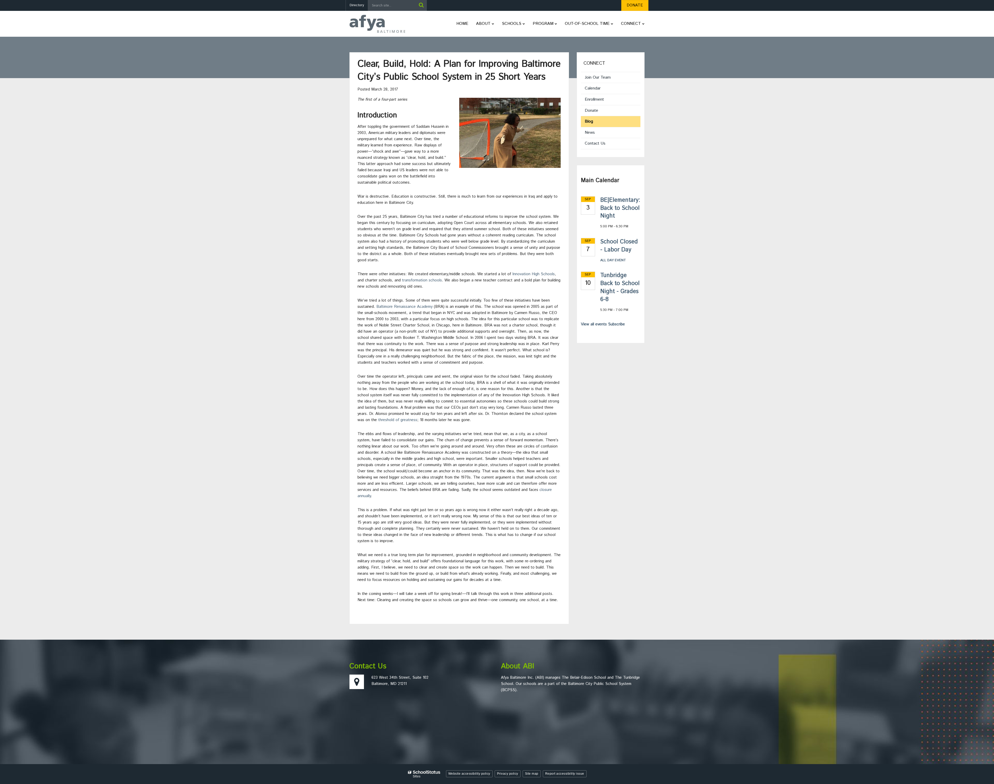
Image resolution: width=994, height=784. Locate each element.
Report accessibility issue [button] (564, 773)
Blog (589, 121)
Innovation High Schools (533, 274)
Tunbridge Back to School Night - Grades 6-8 (620, 287)
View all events (594, 324)
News (590, 133)
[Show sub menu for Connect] (643, 24)
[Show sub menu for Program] (556, 24)
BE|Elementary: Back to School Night (620, 208)
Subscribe (616, 324)
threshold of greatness (397, 420)
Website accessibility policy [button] (469, 773)
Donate (598, 111)
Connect (594, 63)
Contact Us (595, 143)
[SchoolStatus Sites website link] (424, 774)
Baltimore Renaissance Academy (404, 306)
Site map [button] (531, 773)
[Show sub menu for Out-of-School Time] (612, 24)
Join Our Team (598, 77)
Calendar (593, 88)
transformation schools (422, 280)
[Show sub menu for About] (493, 24)
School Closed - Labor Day (619, 246)
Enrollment (594, 99)
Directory (357, 5)
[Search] (421, 5)
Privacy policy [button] (507, 773)
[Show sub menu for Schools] (524, 24)
